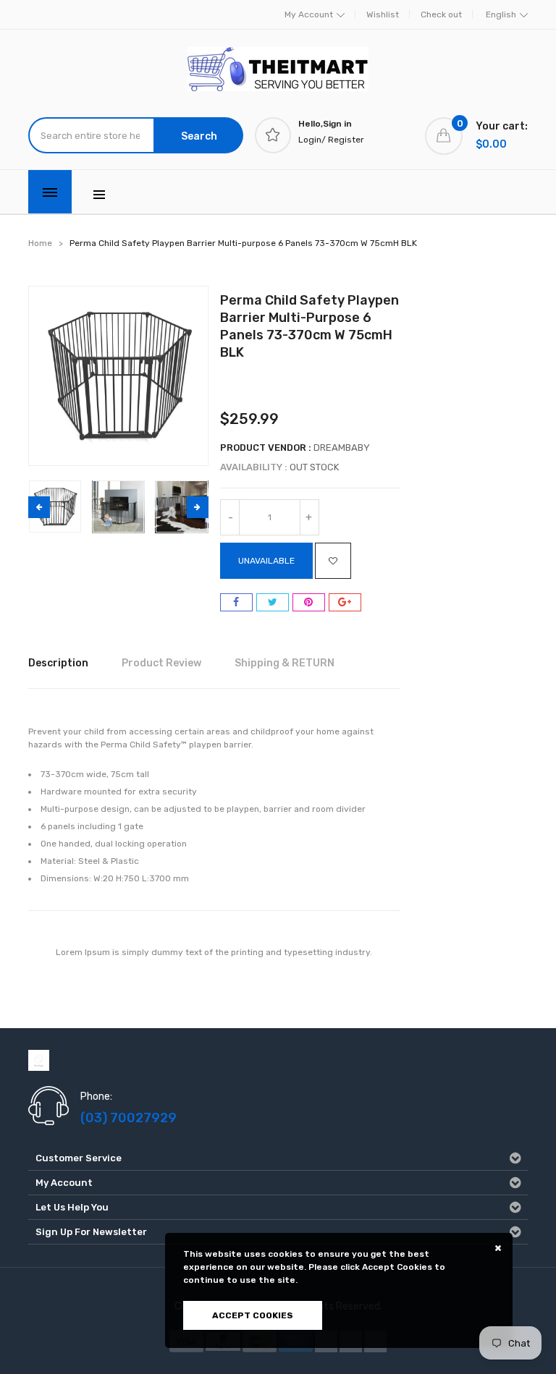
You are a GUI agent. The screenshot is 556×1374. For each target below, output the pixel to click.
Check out (441, 14)
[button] (197, 507)
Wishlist (382, 14)
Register (346, 140)
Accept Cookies (252, 1315)
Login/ (312, 140)
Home (40, 243)
